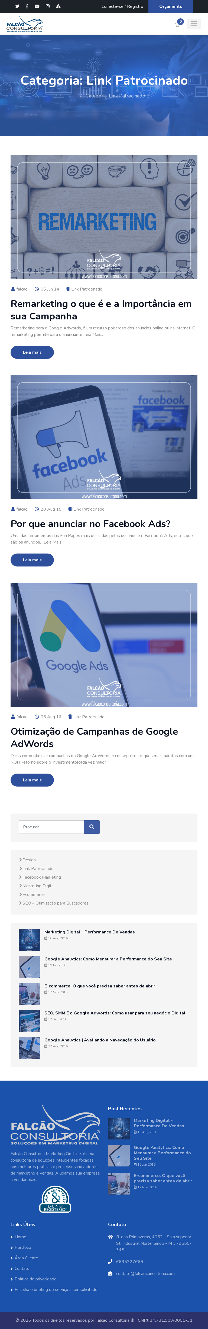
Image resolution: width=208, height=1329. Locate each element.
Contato (22, 1268)
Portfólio (23, 1247)
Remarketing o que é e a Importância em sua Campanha (101, 310)
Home (69, 96)
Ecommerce (33, 895)
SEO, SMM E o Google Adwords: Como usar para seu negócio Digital (115, 1013)
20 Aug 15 (50, 509)
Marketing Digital (38, 886)
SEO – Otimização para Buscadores (55, 903)
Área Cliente (26, 1258)
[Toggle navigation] (194, 23)
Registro (135, 6)
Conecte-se (112, 6)
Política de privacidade (36, 1279)
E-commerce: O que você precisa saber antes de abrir (99, 986)
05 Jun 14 (49, 289)
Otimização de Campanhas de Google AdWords (94, 738)
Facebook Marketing (41, 877)
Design (29, 860)
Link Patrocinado (86, 289)
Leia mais (32, 352)
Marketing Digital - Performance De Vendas (89, 932)
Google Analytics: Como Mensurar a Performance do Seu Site (108, 959)
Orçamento (171, 6)
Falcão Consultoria (112, 1320)
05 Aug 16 (50, 717)
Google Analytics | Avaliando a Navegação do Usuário (100, 1040)
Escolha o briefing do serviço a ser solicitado (56, 1290)
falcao (21, 289)
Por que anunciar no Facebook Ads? (90, 524)
